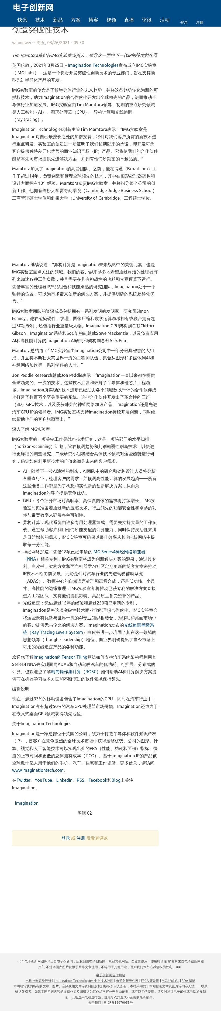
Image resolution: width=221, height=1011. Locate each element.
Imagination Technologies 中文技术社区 (83, 980)
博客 (93, 19)
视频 (111, 19)
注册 (199, 22)
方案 (76, 19)
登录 (184, 22)
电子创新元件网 (127, 980)
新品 (58, 19)
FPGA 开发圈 (150, 980)
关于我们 (94, 1002)
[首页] (36, 6)
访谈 (147, 19)
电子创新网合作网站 (110, 975)
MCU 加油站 (170, 980)
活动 (165, 19)
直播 (129, 19)
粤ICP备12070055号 (118, 1002)
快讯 (22, 19)
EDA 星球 (188, 980)
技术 (40, 19)
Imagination (26, 803)
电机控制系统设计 (38, 980)
